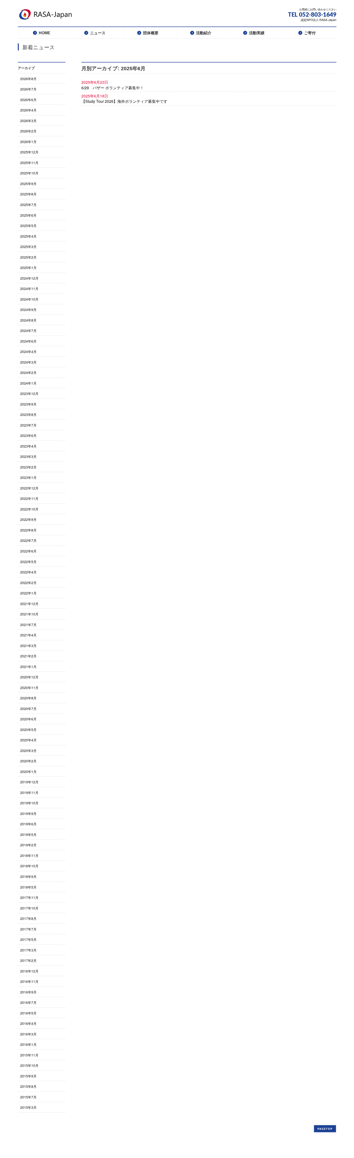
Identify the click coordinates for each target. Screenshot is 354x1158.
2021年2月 (28, 656)
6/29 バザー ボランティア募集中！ (112, 87)
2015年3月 (28, 1107)
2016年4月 (28, 1023)
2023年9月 (28, 404)
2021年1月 (28, 666)
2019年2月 (28, 844)
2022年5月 (28, 561)
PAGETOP (325, 1128)
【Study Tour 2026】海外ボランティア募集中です (124, 101)
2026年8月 (28, 78)
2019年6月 (28, 823)
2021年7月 (28, 624)
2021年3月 (28, 645)
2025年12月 (29, 152)
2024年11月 (29, 288)
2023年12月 (29, 393)
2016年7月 (28, 1002)
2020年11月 (29, 687)
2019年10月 (29, 802)
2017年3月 (28, 950)
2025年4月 (28, 236)
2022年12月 (29, 488)
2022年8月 (28, 530)
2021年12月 (29, 603)
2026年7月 (28, 89)
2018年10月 (29, 865)
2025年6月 (28, 215)
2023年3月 (28, 456)
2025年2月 (28, 257)
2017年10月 (29, 908)
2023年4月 (28, 446)
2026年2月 (28, 131)
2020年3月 (28, 750)
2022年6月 (28, 551)
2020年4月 (28, 740)
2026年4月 (28, 110)
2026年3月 (28, 120)
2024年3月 (28, 362)
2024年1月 (28, 383)
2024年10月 (29, 299)
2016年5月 (28, 1013)
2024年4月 (28, 351)
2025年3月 (28, 246)
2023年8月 (28, 414)
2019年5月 (28, 834)
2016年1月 (28, 1044)
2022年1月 (28, 593)
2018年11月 (29, 855)
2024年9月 (28, 309)
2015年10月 (29, 1065)
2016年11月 (29, 981)
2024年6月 (28, 341)
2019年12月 (29, 781)
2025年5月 (28, 225)
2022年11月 (29, 498)
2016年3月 (28, 1034)
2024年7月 (28, 330)
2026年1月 (28, 141)
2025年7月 (28, 204)
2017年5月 (28, 939)
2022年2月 (28, 582)
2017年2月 (28, 960)
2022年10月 (29, 509)
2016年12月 (29, 971)
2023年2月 (28, 467)
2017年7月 (28, 929)
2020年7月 (28, 708)
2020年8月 (28, 698)
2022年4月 (28, 572)
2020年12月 (29, 677)
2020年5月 (28, 729)
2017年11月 (29, 897)
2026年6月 (28, 99)
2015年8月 (28, 1086)
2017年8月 (28, 918)
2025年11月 (29, 162)
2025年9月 (28, 183)
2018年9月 (28, 876)
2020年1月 (28, 771)
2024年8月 (28, 320)
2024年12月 (29, 278)
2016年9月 (28, 992)
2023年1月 (28, 477)
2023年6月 (28, 435)
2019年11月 (29, 792)
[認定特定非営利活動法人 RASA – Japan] (47, 16)
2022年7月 (28, 540)
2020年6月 (28, 719)
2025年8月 (28, 194)
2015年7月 (28, 1097)
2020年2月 (28, 760)
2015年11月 (29, 1055)
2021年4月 (28, 635)
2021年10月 (29, 614)
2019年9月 (28, 813)
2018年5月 (28, 887)
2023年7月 (28, 425)
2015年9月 (28, 1076)
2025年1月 (28, 267)
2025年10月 (29, 173)
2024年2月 (28, 372)
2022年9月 (28, 519)
